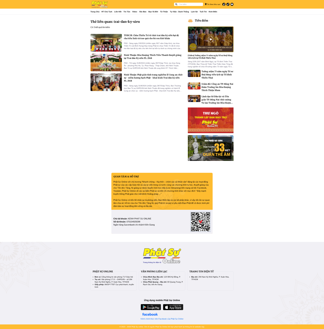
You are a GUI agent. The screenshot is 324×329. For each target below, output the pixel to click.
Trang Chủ (94, 12)
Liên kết (118, 12)
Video (134, 12)
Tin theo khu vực (213, 4)
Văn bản (142, 12)
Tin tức (127, 12)
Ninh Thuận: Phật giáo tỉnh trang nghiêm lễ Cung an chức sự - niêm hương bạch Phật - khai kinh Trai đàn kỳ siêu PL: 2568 (153, 78)
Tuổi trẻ (203, 12)
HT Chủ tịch (107, 12)
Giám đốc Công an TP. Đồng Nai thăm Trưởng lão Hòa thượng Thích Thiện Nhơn (217, 87)
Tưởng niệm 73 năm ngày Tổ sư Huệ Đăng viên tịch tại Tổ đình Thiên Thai (217, 74)
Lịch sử (194, 12)
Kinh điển (213, 12)
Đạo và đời (153, 12)
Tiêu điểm (201, 20)
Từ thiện (164, 12)
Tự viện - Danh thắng (179, 12)
